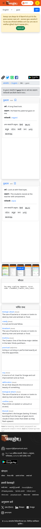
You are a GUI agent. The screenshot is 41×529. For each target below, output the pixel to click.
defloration (7, 382)
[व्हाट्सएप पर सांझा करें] (12, 77)
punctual (6, 347)
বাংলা (25, 129)
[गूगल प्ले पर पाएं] (34, 77)
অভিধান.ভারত (4, 494)
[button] (4, 270)
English (14, 83)
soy (3, 372)
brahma (5, 338)
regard (14, 117)
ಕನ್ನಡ (7, 129)
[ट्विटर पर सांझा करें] (8, 77)
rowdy (5, 321)
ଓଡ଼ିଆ (13, 129)
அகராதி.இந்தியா (27, 487)
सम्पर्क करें (29, 475)
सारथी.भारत (35, 494)
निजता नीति (10, 475)
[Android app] (9, 462)
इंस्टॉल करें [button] (21, 268)
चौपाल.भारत (27, 494)
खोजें (36, 10)
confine (5, 401)
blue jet (5, 411)
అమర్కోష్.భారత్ (15, 487)
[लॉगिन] (37, 3)
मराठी (19, 129)
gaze (6, 100)
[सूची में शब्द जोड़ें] (15, 100)
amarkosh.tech (15, 494)
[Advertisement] (20, 54)
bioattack (6, 328)
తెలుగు (27, 125)
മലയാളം (8, 134)
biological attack (9, 392)
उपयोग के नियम (20, 475)
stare (14, 201)
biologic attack (8, 312)
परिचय (3, 475)
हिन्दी (21, 125)
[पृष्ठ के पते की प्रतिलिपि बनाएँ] (3, 77)
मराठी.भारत (4, 487)
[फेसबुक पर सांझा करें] (16, 77)
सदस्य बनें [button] (20, 28)
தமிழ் (30, 129)
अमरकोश (6, 83)
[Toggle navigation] (3, 3)
